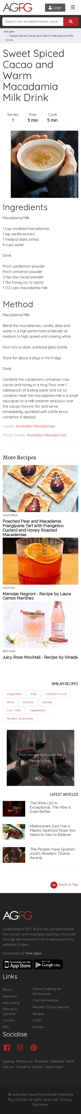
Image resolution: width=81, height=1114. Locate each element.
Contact (9, 1020)
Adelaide (57, 1061)
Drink (10, 702)
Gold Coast (54, 1067)
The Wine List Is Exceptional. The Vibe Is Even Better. (50, 807)
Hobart (37, 1067)
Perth (70, 1061)
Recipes (9, 31)
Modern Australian (20, 718)
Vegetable (14, 694)
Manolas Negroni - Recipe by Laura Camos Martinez (37, 596)
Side (33, 694)
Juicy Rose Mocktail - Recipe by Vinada (40, 657)
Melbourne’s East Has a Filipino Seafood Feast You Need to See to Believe (52, 830)
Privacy (66, 1100)
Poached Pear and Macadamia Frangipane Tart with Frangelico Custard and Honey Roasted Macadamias (33, 528)
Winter (47, 702)
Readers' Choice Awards (51, 1007)
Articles (38, 1027)
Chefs (37, 1020)
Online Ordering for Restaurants (47, 991)
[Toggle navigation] (72, 7)
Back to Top (68, 885)
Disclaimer (40, 1105)
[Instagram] (21, 1048)
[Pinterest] (34, 1048)
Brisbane (41, 1061)
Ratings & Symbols (10, 1011)
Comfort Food (55, 694)
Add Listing (11, 1003)
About (7, 990)
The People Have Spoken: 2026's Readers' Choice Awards (52, 853)
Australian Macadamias (35, 426)
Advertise (10, 996)
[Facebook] (8, 1048)
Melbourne (24, 1061)
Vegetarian (37, 710)
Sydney (8, 1061)
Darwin (8, 1067)
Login (57, 7)
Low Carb (14, 710)
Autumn (28, 702)
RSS (6, 1027)
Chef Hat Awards (45, 1000)
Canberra (23, 1067)
